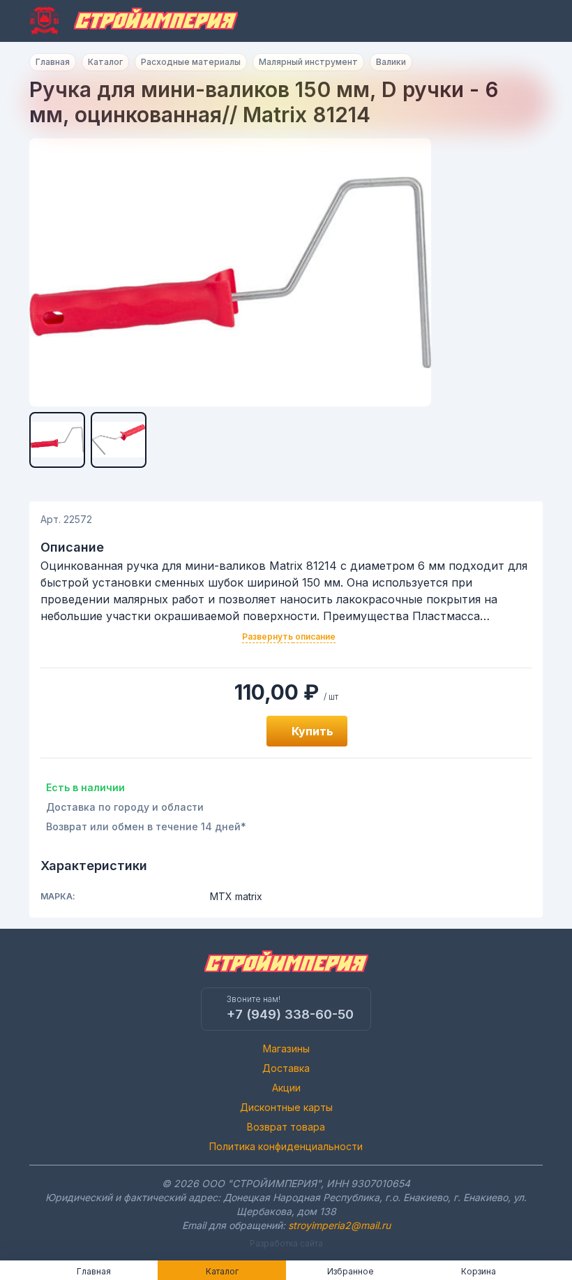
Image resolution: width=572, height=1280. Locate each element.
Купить (312, 731)
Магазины (286, 1048)
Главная (53, 62)
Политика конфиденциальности (286, 1146)
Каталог (105, 62)
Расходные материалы (191, 62)
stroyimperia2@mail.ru (339, 1225)
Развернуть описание (289, 636)
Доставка (286, 1068)
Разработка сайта (286, 1243)
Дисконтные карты (286, 1107)
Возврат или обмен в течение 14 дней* (146, 826)
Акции (286, 1088)
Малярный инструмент (308, 62)
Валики (391, 62)
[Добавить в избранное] (240, 731)
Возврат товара (286, 1127)
